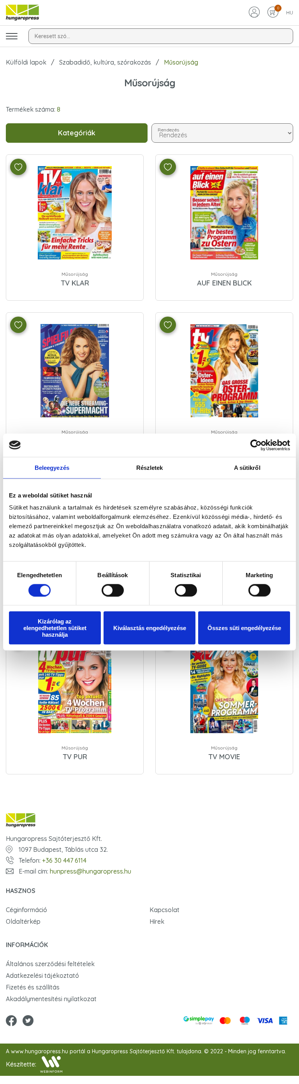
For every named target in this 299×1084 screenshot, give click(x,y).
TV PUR (75, 756)
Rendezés (168, 129)
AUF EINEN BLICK (224, 282)
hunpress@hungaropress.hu (90, 871)
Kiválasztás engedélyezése (149, 628)
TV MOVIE (224, 756)
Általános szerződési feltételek (50, 964)
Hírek (157, 921)
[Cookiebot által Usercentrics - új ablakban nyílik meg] (256, 445)
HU (289, 12)
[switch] (113, 590)
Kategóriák (76, 132)
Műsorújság (75, 274)
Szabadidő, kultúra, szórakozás (105, 62)
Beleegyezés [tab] (52, 467)
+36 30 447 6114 (64, 860)
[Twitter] (28, 1021)
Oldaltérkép (23, 921)
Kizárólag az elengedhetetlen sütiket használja (54, 628)
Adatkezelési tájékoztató (42, 975)
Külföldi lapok (26, 62)
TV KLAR (75, 282)
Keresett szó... (52, 36)
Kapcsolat (164, 910)
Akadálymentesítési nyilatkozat (51, 999)
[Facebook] (11, 1021)
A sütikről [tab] (247, 467)
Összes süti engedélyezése (244, 628)
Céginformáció (26, 910)
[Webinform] (51, 1064)
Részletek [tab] (149, 467)
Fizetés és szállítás (33, 987)
